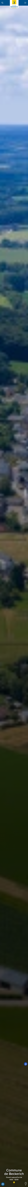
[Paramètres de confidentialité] (3, 1184)
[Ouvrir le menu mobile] (25, 3)
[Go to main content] (26, 1184)
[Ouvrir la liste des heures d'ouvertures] (14, 1182)
